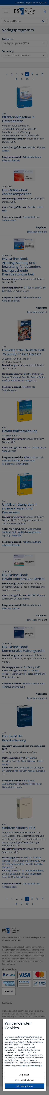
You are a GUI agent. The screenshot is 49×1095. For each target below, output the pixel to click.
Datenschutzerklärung (31, 1065)
